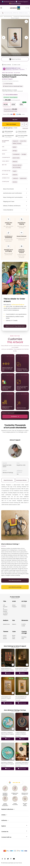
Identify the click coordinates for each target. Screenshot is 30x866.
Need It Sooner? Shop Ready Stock (15, 326)
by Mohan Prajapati (7, 79)
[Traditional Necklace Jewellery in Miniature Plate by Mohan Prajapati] (22, 722)
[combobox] (15, 13)
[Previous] (3, 37)
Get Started (14, 416)
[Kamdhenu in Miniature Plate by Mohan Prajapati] (8, 722)
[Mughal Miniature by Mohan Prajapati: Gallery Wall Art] (8, 658)
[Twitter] (8, 859)
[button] (15, 69)
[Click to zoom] (26, 21)
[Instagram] (4, 859)
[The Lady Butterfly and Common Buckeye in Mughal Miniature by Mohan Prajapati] (22, 686)
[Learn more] (12, 64)
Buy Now (15, 119)
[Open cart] (28, 8)
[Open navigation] (3, 8)
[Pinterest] (10, 859)
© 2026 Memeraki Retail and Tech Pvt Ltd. (11, 863)
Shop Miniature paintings (15, 580)
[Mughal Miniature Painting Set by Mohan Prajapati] (22, 658)
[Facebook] (2, 859)
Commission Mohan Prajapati (22, 480)
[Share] (26, 124)
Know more (25, 128)
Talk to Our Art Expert (11, 124)
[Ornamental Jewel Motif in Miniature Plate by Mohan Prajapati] (22, 752)
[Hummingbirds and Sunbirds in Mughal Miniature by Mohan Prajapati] (8, 686)
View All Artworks (8, 480)
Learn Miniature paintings (15, 587)
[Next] (26, 37)
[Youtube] (14, 859)
